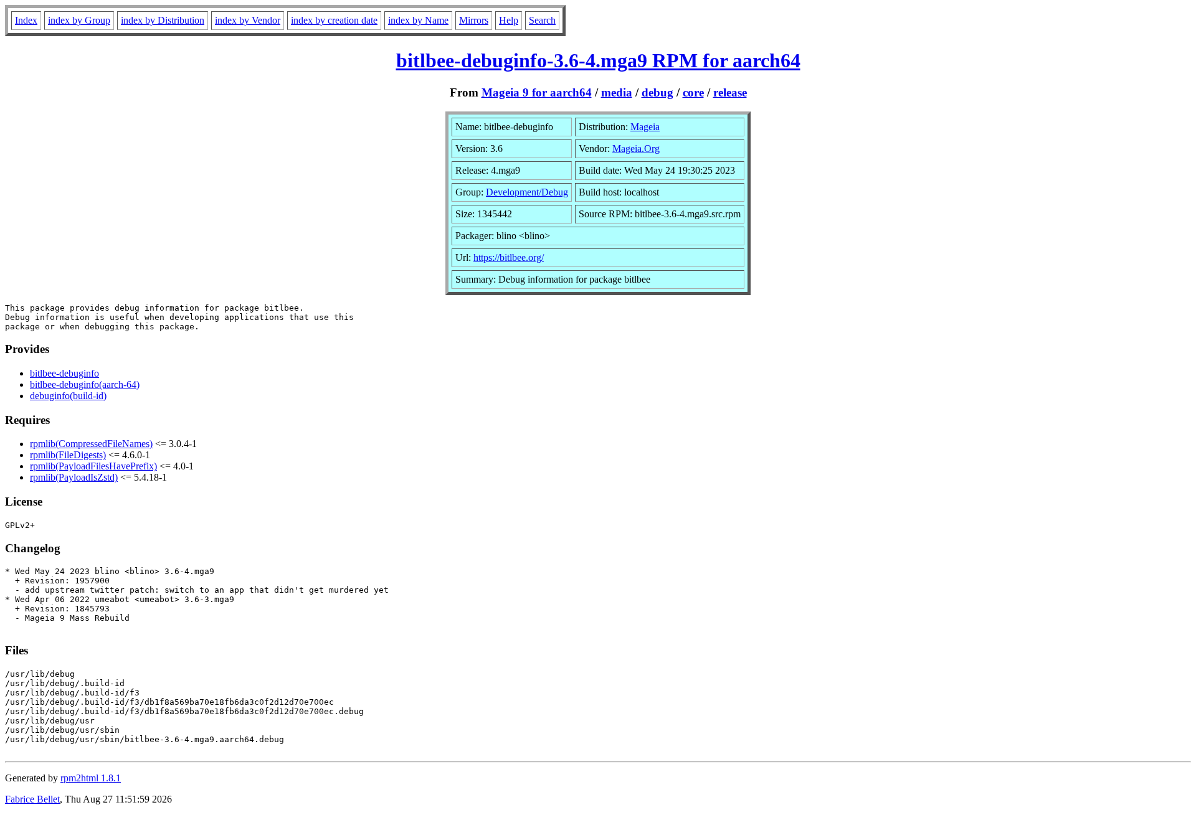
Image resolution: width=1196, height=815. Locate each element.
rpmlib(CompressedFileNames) (91, 443)
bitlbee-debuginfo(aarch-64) (85, 384)
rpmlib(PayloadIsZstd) (74, 477)
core (693, 92)
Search (542, 20)
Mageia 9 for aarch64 (537, 92)
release (730, 92)
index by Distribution (162, 20)
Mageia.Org (636, 148)
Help (508, 20)
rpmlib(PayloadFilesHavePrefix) (93, 466)
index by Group (79, 20)
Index (26, 20)
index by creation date (334, 20)
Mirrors (473, 20)
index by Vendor (247, 20)
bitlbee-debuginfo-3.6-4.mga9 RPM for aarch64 (598, 60)
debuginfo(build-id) (68, 395)
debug (657, 92)
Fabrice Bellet (32, 799)
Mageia (645, 126)
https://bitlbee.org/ (508, 257)
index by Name (418, 20)
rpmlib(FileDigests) (68, 455)
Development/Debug (527, 192)
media (616, 92)
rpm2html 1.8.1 (90, 778)
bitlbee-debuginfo (64, 373)
